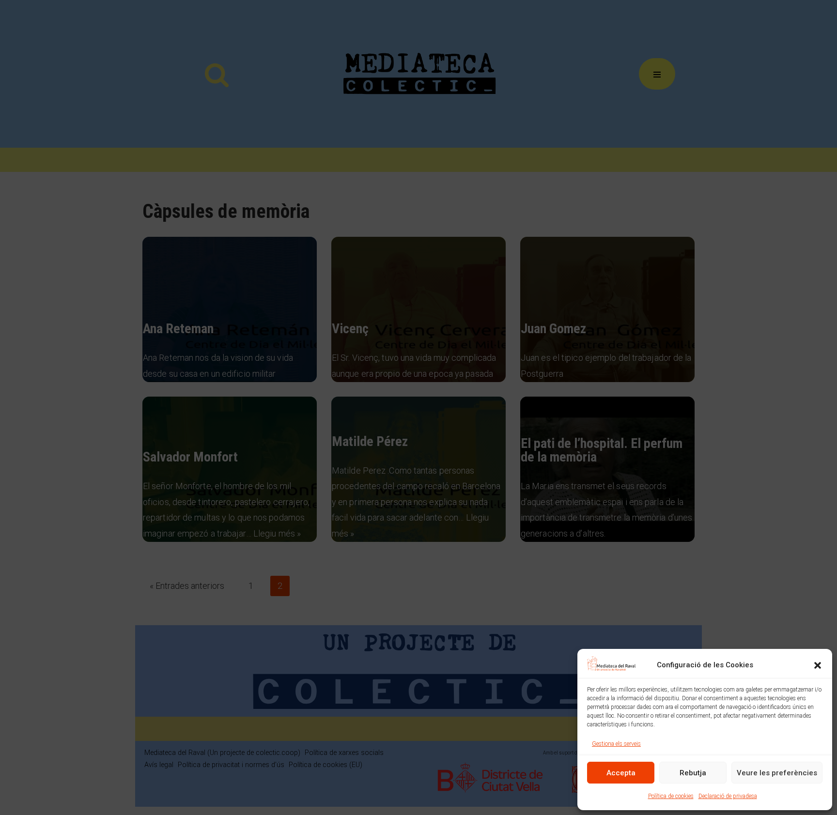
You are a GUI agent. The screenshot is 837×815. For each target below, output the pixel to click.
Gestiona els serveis (616, 743)
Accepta (621, 773)
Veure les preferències (777, 773)
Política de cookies (671, 796)
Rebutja (693, 773)
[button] (817, 665)
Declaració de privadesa (727, 796)
